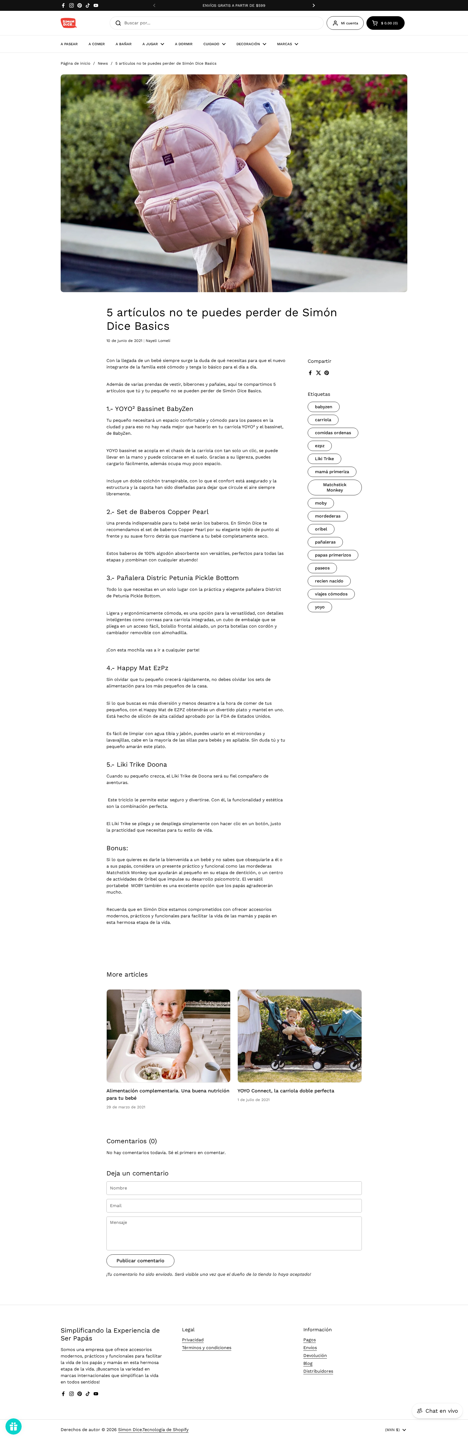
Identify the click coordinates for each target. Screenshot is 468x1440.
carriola (323, 419)
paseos (322, 568)
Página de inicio (75, 63)
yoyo (320, 606)
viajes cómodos (331, 594)
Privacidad (193, 1339)
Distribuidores (318, 1371)
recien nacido (329, 581)
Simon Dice (130, 1429)
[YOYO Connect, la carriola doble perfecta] (300, 1035)
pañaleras (325, 542)
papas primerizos (333, 555)
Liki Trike (324, 458)
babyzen (323, 406)
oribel (321, 529)
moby (321, 503)
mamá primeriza (332, 471)
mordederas (327, 516)
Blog (308, 1363)
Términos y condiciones (206, 1347)
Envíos (310, 1347)
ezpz (319, 445)
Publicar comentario (140, 1260)
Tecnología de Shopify (165, 1429)
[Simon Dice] (69, 23)
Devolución (315, 1355)
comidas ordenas (333, 432)
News (103, 63)
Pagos (309, 1339)
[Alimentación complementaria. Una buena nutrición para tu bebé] (168, 1035)
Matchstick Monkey (334, 487)
